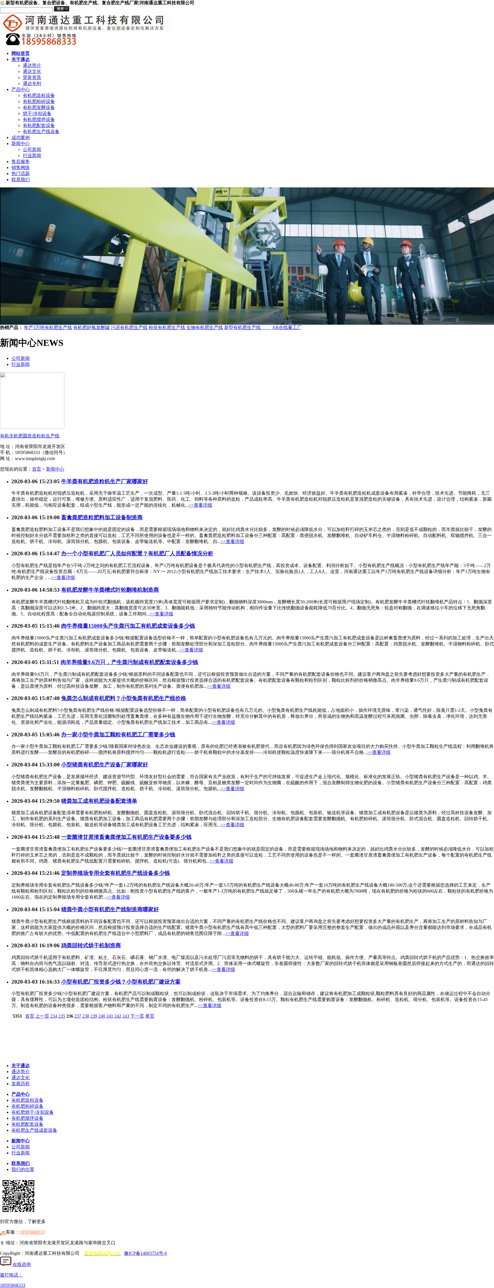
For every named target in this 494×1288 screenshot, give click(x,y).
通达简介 (32, 65)
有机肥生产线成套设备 (34, 1130)
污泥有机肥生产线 (129, 327)
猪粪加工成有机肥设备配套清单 (99, 801)
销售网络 (20, 167)
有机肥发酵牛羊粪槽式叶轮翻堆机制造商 (110, 590)
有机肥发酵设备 (39, 107)
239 (93, 1016)
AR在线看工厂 (287, 327)
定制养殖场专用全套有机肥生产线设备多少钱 (115, 873)
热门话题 (20, 173)
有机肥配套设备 (39, 125)
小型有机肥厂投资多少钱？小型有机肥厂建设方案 (121, 982)
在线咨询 (21, 1264)
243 (125, 1016)
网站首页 (20, 53)
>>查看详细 (200, 505)
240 (101, 1016)
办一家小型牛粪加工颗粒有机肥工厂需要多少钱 (118, 735)
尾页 (149, 1016)
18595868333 (32, 1232)
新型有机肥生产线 (247, 327)
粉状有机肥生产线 (167, 327)
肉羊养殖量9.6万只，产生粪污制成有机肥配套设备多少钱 (129, 662)
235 (61, 1016)
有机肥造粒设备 (39, 95)
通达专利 (32, 83)
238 (85, 1016)
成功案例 (20, 137)
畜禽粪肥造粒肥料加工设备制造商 (102, 517)
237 (77, 1016)
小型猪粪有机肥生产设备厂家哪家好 (104, 765)
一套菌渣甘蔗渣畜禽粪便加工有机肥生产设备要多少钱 (126, 837)
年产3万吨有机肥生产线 (48, 327)
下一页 (137, 1016)
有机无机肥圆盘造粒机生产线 (29, 435)
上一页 (42, 1016)
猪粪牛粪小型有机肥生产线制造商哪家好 (110, 909)
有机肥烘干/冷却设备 (32, 1112)
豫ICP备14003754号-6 (145, 1253)
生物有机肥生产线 (204, 327)
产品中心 (20, 89)
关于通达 (20, 59)
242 (117, 1016)
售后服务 (20, 161)
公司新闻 (32, 149)
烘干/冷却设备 (37, 113)
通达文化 (32, 71)
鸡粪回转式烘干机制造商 (91, 945)
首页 (36, 469)
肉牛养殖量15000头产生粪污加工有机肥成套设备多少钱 (128, 626)
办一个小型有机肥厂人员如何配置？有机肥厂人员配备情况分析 (137, 553)
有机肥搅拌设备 (39, 119)
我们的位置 (22, 1169)
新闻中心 (20, 143)
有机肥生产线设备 (41, 131)
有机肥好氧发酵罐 (91, 327)
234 (53, 1016)
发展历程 (20, 1083)
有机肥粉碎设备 (39, 101)
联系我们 (20, 179)
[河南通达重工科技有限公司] (86, 30)
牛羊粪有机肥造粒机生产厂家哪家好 (104, 481)
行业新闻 (32, 155)
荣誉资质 (32, 77)
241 (109, 1016)
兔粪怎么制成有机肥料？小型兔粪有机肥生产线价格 (123, 698)
